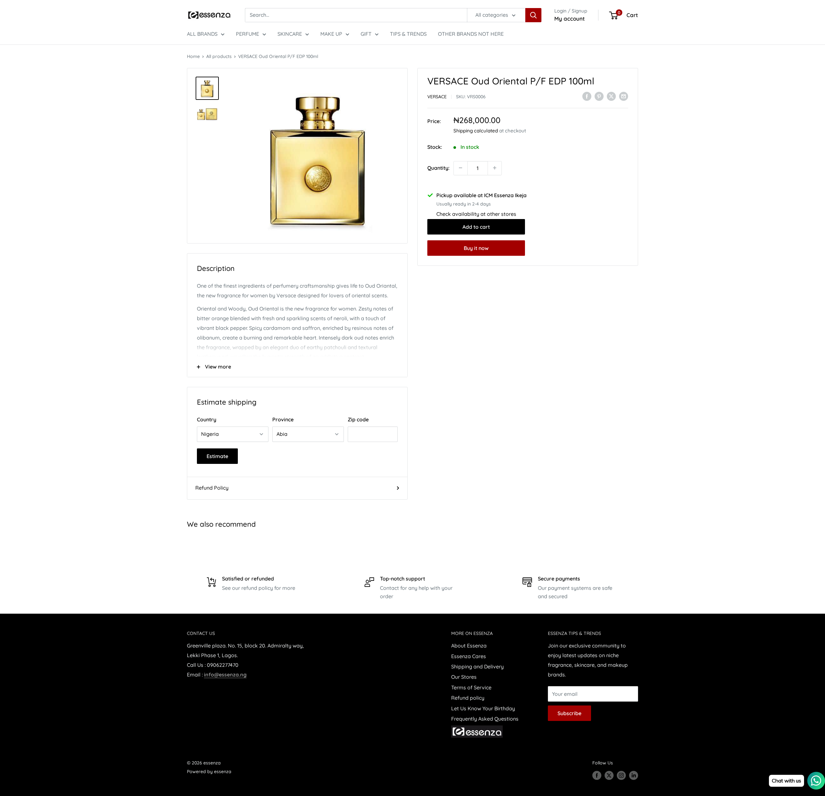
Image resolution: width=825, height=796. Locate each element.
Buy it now (476, 248)
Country (206, 419)
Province (283, 419)
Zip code (358, 419)
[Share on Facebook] (586, 96)
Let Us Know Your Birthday (483, 708)
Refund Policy (211, 487)
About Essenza (469, 645)
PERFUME (247, 34)
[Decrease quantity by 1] (460, 168)
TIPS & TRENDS (408, 34)
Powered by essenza (209, 771)
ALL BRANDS (202, 34)
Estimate (217, 456)
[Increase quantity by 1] (494, 168)
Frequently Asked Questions (485, 718)
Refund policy (467, 698)
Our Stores (464, 677)
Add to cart (476, 226)
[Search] (533, 15)
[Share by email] (623, 96)
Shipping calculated (475, 130)
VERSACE (437, 96)
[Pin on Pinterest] (599, 96)
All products (219, 56)
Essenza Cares (468, 656)
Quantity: (438, 167)
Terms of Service (471, 687)
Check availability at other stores (476, 213)
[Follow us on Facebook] (596, 775)
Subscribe (569, 713)
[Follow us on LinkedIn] (633, 775)
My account (569, 18)
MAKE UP (331, 34)
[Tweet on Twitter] (611, 96)
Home (193, 56)
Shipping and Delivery (477, 666)
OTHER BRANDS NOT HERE (471, 34)
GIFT (366, 34)
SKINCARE (289, 34)
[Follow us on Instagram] (621, 775)
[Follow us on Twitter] (609, 775)
